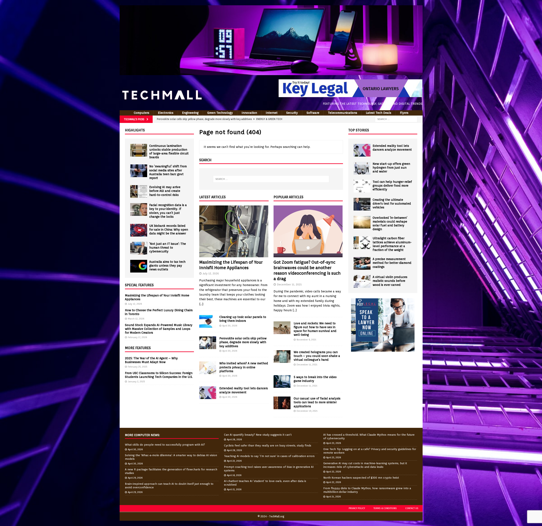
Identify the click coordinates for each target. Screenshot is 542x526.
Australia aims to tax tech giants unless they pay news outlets (167, 265)
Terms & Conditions (385, 508)
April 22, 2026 (234, 460)
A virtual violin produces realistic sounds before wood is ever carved (390, 280)
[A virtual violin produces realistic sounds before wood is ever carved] (362, 281)
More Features (138, 348)
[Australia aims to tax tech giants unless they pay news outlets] (138, 266)
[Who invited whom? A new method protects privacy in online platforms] (207, 367)
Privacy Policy (357, 508)
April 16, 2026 (234, 475)
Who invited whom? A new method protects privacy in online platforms (243, 367)
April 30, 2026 (229, 325)
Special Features (139, 285)
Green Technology (220, 112)
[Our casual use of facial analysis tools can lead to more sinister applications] (282, 403)
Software (313, 112)
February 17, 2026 (137, 337)
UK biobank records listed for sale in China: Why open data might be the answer (168, 229)
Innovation (249, 112)
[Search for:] (396, 119)
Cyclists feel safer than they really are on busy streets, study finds (267, 445)
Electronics (165, 112)
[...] (201, 304)
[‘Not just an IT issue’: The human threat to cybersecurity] (138, 248)
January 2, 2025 (136, 381)
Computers (141, 112)
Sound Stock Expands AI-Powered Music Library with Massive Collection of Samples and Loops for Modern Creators (158, 328)
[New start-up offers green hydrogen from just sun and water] (362, 168)
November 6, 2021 (306, 339)
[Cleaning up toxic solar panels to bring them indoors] (207, 321)
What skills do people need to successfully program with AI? (165, 444)
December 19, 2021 (307, 410)
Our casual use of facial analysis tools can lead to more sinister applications (317, 402)
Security (292, 112)
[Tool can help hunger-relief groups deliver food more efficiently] (362, 186)
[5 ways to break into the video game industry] (282, 381)
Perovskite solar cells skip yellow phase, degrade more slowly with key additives (243, 342)
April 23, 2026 (333, 443)
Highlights (135, 130)
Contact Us (411, 508)
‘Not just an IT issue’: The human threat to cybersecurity (167, 247)
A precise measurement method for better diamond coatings (392, 262)
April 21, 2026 (333, 496)
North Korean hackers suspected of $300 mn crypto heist (361, 477)
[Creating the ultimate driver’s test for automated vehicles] (362, 204)
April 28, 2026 (234, 439)
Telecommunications (342, 112)
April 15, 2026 (234, 489)
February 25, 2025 (137, 366)
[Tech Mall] (271, 72)
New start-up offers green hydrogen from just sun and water (391, 167)
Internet (272, 112)
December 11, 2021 (289, 284)
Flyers (404, 112)
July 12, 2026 (211, 273)
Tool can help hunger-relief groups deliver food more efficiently (392, 185)
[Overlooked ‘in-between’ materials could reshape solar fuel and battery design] (362, 222)
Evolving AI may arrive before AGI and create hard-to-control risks (164, 190)
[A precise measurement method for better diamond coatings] (362, 263)
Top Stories (358, 130)
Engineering (190, 112)
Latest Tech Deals (378, 112)
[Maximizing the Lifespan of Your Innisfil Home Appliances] (233, 231)
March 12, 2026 (136, 318)
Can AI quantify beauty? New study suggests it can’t (258, 434)
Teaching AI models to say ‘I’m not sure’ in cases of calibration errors (269, 456)
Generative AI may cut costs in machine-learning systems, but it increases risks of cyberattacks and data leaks (365, 465)
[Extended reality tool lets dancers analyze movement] (207, 392)
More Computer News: (142, 435)
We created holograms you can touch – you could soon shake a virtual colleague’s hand (317, 355)
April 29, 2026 (135, 477)
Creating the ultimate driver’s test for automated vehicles (392, 203)
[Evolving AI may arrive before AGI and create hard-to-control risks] (138, 191)
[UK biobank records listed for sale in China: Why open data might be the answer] (138, 230)
